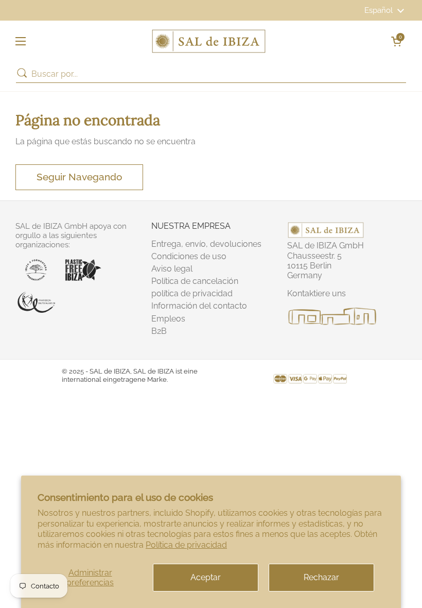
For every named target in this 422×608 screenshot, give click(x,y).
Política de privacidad (186, 545)
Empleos (168, 319)
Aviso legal (171, 269)
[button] (396, 41)
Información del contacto (199, 306)
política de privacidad (192, 293)
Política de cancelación (194, 281)
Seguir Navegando (79, 176)
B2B (159, 331)
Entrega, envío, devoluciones (206, 244)
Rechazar (321, 577)
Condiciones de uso (188, 256)
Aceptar (205, 577)
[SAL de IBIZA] (209, 41)
